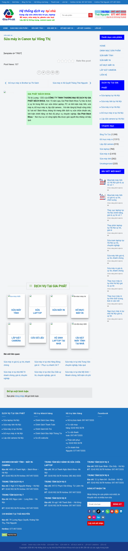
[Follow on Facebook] (89, 511)
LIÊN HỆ (98, 28)
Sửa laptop (104, 149)
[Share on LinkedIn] (57, 72)
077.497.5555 (118, 14)
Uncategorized (106, 163)
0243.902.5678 (77, 428)
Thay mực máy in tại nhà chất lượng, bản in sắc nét (115, 298)
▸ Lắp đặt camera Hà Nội (13, 438)
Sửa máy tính (105, 159)
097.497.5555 (118, 11)
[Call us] (108, 511)
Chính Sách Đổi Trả (43, 429)
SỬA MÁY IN (51, 28)
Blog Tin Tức (26, 2)
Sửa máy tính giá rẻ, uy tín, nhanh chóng (115, 256)
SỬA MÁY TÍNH (37, 28)
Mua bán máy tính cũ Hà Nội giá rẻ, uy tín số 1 (115, 182)
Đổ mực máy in (106, 139)
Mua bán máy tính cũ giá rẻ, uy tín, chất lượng (114, 197)
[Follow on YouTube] (89, 517)
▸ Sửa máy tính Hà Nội (11, 424)
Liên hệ (65, 2)
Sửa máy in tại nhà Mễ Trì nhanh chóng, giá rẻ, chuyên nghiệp (15, 375)
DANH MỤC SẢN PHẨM (18, 28)
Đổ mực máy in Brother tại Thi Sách (23, 83)
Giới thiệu (15, 2)
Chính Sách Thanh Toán (45, 424)
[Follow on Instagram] (94, 511)
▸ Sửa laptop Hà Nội (10, 420)
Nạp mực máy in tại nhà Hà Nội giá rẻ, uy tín (115, 313)
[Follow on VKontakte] (103, 517)
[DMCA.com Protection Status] (9, 534)
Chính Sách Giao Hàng (44, 420)
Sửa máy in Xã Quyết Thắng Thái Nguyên (70, 83)
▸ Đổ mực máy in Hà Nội (12, 433)
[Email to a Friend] (48, 72)
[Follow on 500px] (98, 517)
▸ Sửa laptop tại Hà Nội (110, 95)
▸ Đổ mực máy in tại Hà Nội (111, 113)
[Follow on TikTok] (98, 511)
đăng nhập (19, 396)
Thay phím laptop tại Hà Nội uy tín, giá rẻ (114, 227)
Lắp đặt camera (107, 144)
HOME (5, 28)
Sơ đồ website (41, 438)
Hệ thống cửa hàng (41, 2)
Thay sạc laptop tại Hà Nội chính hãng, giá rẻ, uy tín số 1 (115, 212)
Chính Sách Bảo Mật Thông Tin (48, 433)
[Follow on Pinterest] (112, 511)
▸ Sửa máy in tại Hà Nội (110, 107)
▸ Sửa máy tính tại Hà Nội (111, 101)
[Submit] (90, 15)
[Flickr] (94, 517)
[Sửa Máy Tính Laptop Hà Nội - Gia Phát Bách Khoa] (29, 14)
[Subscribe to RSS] (116, 511)
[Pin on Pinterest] (52, 72)
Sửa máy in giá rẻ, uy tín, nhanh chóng (115, 269)
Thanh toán (55, 2)
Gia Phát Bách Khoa (63, 548)
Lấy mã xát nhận (95, 523)
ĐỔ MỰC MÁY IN (66, 28)
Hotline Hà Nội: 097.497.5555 (81, 2)
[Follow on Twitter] (103, 511)
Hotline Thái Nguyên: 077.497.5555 (107, 2)
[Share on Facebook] (39, 72)
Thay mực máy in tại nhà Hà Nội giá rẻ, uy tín (114, 283)
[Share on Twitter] (44, 72)
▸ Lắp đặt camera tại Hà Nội (112, 119)
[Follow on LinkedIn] (121, 511)
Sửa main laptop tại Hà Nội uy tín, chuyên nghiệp (115, 242)
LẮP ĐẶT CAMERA (84, 28)
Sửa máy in (8, 35)
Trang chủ (5, 2)
